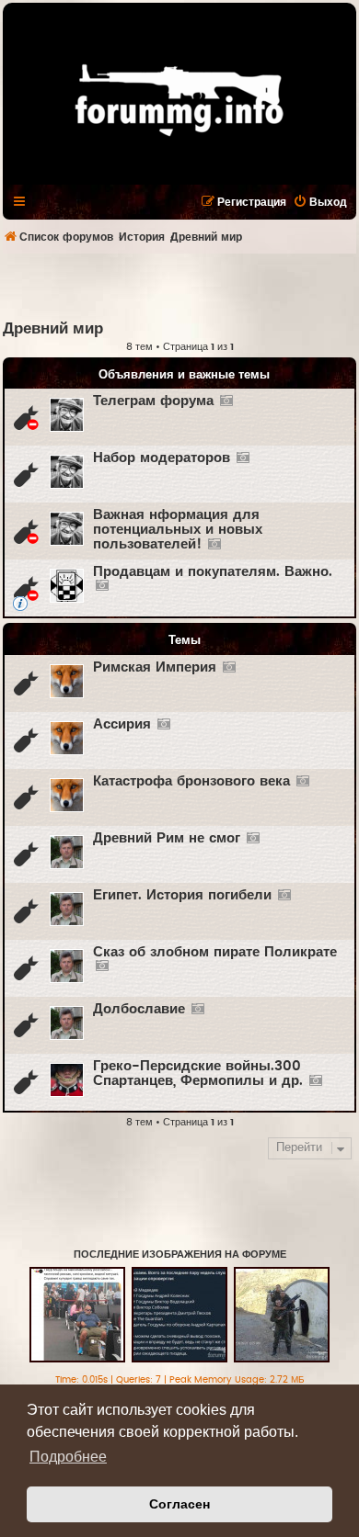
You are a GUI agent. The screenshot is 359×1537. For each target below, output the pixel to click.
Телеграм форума (153, 401)
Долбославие (139, 1009)
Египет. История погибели (182, 895)
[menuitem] (320, 202)
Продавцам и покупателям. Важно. (212, 572)
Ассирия (122, 724)
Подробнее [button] (68, 1456)
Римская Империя (154, 667)
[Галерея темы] (226, 401)
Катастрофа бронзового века (191, 781)
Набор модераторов (161, 458)
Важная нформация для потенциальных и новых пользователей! (177, 529)
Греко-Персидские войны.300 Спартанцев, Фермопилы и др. (198, 1073)
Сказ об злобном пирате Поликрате (215, 952)
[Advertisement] (181, 286)
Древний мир (53, 329)
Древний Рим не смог (166, 838)
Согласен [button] (179, 1504)
